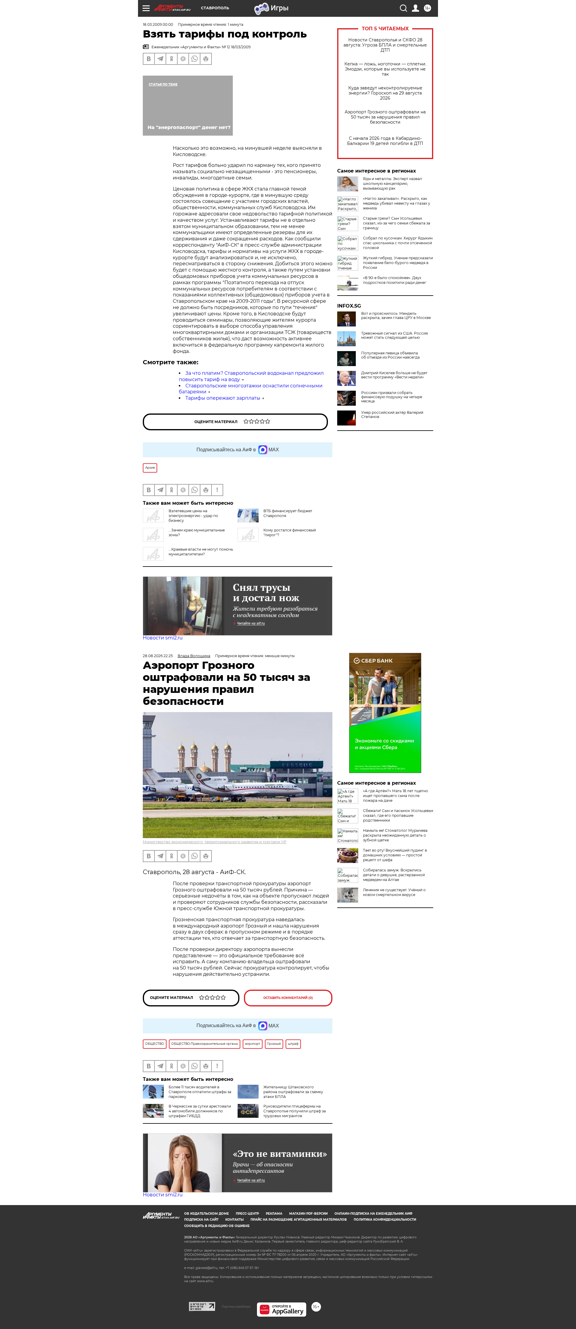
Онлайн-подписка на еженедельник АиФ (373, 1214)
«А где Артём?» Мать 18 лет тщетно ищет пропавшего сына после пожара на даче (395, 796)
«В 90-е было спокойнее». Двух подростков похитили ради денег (394, 280)
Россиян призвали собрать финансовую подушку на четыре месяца (391, 397)
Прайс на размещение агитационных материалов (298, 1220)
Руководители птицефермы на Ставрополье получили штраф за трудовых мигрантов (294, 1111)
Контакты (234, 1220)
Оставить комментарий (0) (288, 998)
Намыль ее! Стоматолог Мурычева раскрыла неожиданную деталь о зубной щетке (395, 835)
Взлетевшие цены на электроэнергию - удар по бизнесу (193, 516)
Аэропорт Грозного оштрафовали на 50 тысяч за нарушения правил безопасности (385, 117)
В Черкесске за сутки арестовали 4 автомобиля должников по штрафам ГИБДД (200, 1111)
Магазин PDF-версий (308, 1214)
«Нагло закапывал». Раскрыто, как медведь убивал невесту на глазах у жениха (396, 203)
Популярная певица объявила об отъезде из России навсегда (390, 355)
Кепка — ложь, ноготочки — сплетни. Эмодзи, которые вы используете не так (385, 69)
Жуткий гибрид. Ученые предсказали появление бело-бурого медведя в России (398, 263)
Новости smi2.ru (163, 638)
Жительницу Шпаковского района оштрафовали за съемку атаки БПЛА (293, 1092)
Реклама (274, 1214)
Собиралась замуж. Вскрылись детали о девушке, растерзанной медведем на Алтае (394, 875)
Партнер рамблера (236, 1306)
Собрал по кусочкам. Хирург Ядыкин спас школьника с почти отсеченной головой (398, 243)
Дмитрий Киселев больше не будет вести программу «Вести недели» (394, 375)
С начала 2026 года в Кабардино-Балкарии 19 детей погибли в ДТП (385, 141)
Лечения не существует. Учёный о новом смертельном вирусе (394, 892)
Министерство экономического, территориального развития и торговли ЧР (214, 842)
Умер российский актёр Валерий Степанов (392, 414)
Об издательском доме (206, 1214)
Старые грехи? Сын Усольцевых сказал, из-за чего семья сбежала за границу (396, 223)
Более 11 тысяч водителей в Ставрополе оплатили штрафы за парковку (200, 1092)
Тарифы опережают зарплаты (222, 398)
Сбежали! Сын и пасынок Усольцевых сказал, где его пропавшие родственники (398, 815)
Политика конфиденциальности (385, 1220)
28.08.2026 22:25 (158, 656)
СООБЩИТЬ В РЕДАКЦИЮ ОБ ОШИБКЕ (217, 1226)
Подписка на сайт (201, 1220)
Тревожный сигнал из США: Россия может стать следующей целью (394, 335)
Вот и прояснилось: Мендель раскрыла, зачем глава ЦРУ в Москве (396, 315)
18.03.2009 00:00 (158, 24)
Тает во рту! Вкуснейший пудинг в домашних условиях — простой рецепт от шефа (395, 855)
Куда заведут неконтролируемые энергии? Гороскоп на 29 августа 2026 (385, 93)
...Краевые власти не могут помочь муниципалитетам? (201, 551)
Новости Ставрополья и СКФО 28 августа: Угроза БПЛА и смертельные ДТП (385, 45)
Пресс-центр (247, 1214)
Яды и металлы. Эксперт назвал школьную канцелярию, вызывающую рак (392, 183)
